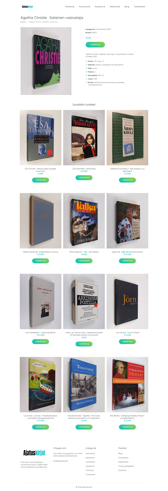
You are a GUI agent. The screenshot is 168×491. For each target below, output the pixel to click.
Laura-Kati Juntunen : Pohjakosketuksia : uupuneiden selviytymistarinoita (41, 417)
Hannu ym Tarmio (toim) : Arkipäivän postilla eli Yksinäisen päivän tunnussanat (84, 333)
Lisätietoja (95, 45)
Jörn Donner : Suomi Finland (127, 332)
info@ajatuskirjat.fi (60, 461)
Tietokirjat (70, 6)
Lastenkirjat (90, 462)
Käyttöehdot (123, 462)
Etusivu (23, 22)
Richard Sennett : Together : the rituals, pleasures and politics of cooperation (84, 417)
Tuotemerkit (139, 6)
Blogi (127, 6)
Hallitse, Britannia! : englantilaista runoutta (40, 252)
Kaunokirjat (84, 6)
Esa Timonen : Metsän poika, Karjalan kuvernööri (40, 170)
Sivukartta (122, 470)
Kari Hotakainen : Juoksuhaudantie (40, 332)
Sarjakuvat (100, 6)
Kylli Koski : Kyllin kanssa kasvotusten (127, 252)
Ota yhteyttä (123, 458)
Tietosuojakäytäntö (126, 466)
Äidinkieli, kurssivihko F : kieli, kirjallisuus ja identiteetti (127, 170)
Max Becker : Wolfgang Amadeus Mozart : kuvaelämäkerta (127, 417)
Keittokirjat (115, 6)
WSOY (108, 29)
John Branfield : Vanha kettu (84, 169)
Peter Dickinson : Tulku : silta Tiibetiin (84, 252)
